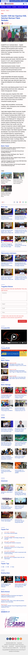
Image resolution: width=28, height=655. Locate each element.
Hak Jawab (4, 646)
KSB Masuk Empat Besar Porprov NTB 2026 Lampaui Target (21, 396)
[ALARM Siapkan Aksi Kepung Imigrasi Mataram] (7, 579)
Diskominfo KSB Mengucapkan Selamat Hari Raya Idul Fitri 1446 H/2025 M (20, 493)
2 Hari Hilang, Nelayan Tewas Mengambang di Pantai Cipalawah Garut (13, 606)
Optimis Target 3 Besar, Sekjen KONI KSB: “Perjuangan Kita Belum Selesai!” (6, 409)
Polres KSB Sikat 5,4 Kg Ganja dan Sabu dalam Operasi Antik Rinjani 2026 (17, 378)
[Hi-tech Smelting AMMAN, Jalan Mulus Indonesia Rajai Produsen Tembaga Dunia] (21, 437)
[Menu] (2, 4)
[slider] (13, 342)
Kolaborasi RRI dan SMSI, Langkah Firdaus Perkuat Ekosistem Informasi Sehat (13, 158)
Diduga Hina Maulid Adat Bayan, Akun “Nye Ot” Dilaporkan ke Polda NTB (12, 155)
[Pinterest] (13, 639)
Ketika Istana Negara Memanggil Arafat (20, 457)
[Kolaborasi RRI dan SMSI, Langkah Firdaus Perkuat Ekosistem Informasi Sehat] (21, 225)
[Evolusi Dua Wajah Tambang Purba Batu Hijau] (7, 465)
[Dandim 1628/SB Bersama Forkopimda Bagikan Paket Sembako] (6, 175)
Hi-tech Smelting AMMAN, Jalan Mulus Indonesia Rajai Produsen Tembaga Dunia (21, 444)
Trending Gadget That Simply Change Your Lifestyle (14, 538)
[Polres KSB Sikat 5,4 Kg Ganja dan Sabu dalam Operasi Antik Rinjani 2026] (4, 378)
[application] (14, 337)
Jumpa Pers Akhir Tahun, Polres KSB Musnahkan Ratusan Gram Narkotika (12, 601)
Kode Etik (19, 643)
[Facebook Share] (14, 202)
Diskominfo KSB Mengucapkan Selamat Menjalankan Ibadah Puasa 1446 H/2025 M (6, 507)
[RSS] (21, 639)
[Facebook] (7, 639)
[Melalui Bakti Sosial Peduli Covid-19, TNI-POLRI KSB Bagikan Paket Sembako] (18, 175)
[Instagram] (15, 639)
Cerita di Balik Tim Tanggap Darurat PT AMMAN (20, 471)
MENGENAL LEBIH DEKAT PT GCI (7, 492)
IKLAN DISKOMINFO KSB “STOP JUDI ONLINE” (6, 520)
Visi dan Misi (23, 647)
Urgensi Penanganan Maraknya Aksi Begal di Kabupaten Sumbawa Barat (6, 458)
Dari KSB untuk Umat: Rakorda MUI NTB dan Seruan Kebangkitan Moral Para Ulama (6, 444)
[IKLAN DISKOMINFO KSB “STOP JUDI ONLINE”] (7, 515)
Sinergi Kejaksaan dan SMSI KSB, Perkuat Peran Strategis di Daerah (12, 151)
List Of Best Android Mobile (10, 533)
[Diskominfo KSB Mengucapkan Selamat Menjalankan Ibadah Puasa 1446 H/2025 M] (7, 501)
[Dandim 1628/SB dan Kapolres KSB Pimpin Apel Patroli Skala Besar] (6, 188)
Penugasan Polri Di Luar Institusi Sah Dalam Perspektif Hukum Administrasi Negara (20, 430)
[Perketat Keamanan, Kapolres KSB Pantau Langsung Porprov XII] (21, 403)
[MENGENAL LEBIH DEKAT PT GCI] (7, 487)
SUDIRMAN (6, 22)
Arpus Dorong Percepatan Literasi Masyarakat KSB (19, 521)
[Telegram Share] (23, 202)
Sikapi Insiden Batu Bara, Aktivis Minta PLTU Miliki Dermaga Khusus (21, 585)
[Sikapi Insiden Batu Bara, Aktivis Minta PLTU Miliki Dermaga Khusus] (21, 579)
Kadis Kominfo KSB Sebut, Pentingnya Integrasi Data (19, 507)
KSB (3, 567)
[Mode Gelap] (24, 4)
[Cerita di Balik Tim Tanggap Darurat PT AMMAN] (21, 465)
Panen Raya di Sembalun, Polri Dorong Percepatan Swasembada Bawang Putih (13, 165)
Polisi (13, 567)
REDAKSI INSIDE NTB (11, 643)
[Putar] (3, 342)
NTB (8, 567)
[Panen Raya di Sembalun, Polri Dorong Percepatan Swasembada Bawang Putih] (21, 239)
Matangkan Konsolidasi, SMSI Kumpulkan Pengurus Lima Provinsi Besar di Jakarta (13, 148)
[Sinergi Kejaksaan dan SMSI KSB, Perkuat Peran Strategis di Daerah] (21, 211)
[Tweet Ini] (17, 202)
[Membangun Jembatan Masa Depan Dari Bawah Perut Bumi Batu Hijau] (7, 424)
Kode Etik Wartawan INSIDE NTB (10, 647)
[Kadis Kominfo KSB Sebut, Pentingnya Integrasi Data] (21, 501)
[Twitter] (10, 639)
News (2, 13)
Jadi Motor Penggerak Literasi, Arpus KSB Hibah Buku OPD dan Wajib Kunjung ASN (14, 161)
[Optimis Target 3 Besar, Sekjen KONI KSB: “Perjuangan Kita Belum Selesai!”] (7, 403)
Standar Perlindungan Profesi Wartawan (14, 644)
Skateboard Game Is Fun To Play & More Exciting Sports (14, 548)
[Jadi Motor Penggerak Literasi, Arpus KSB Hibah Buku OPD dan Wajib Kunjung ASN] (7, 239)
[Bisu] (22, 342)
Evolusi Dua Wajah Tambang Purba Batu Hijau (6, 471)
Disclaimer (11, 646)
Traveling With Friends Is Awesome (12, 542)
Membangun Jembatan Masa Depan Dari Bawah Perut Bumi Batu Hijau (7, 430)
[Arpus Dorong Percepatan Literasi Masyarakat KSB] (21, 515)
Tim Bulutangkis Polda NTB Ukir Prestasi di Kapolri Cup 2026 (6, 396)
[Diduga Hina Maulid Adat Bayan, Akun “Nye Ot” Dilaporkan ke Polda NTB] (7, 225)
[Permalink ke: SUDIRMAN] (2, 23)
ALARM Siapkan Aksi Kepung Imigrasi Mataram (6, 585)
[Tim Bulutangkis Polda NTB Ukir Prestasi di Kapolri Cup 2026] (7, 390)
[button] (14, 337)
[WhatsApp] (18, 639)
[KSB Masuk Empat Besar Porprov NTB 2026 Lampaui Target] (21, 390)
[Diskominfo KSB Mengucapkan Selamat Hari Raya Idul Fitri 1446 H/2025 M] (21, 487)
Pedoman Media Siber (21, 646)
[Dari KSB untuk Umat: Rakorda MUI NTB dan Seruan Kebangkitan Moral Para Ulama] (7, 437)
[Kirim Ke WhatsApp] (26, 202)
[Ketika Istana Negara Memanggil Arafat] (21, 451)
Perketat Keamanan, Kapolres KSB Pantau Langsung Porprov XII (20, 409)
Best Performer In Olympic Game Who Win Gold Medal (14, 558)
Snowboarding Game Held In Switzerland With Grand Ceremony (15, 553)
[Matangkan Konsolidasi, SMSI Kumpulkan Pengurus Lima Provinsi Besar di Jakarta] (7, 211)
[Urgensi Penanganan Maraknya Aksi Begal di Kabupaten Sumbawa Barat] (7, 451)
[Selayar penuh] (25, 342)
